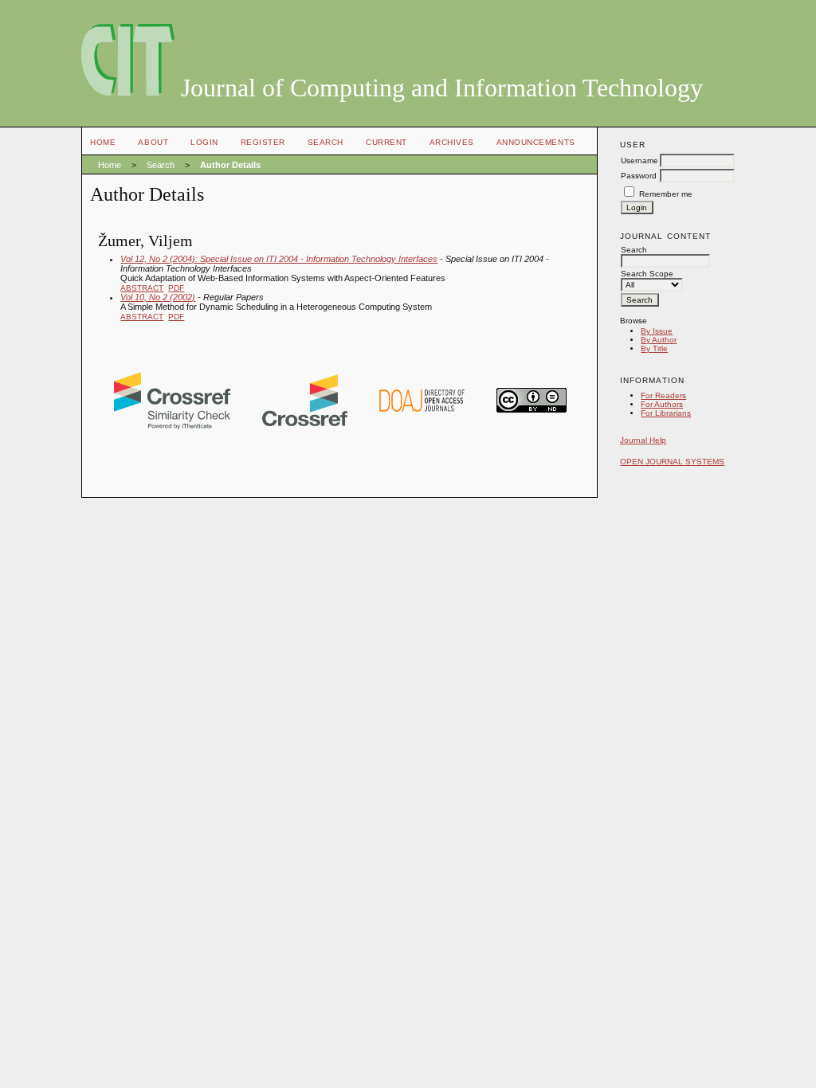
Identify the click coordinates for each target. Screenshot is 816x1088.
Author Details (230, 165)
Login (204, 142)
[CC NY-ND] (531, 409)
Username (639, 160)
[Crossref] (304, 423)
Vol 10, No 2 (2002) (157, 297)
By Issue (657, 331)
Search (325, 142)
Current (386, 142)
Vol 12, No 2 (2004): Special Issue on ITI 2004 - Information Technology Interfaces (278, 259)
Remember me (665, 194)
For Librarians (666, 413)
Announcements (535, 142)
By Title (654, 348)
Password (639, 175)
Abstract (141, 288)
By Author (659, 339)
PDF (176, 288)
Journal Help (643, 440)
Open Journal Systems (672, 461)
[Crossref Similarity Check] (172, 426)
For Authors (662, 404)
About (153, 142)
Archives (452, 142)
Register (263, 142)
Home (103, 142)
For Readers (663, 395)
